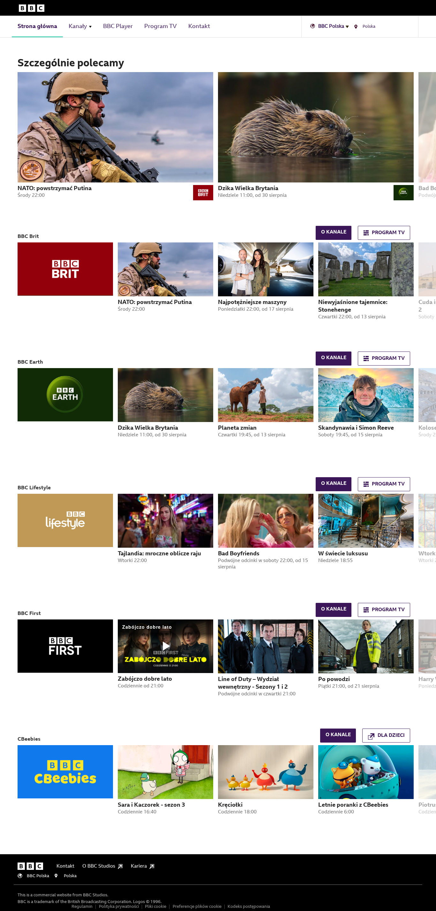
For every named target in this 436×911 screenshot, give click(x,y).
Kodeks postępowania (249, 907)
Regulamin (82, 907)
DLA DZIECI (391, 735)
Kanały (78, 27)
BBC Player (118, 27)
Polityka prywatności (119, 907)
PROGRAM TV (388, 233)
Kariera (139, 866)
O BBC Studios (98, 866)
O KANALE (333, 232)
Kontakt (199, 27)
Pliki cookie (155, 907)
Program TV (160, 27)
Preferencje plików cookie (197, 907)
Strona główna (37, 27)
